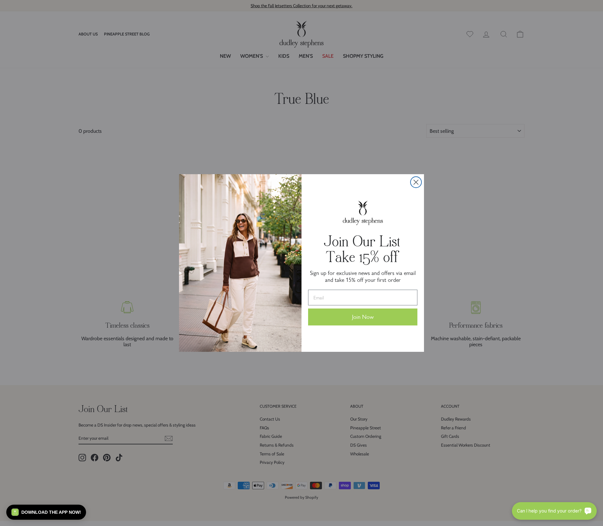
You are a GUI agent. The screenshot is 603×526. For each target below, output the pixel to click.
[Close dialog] (415, 182)
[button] (46, 512)
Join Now (363, 317)
